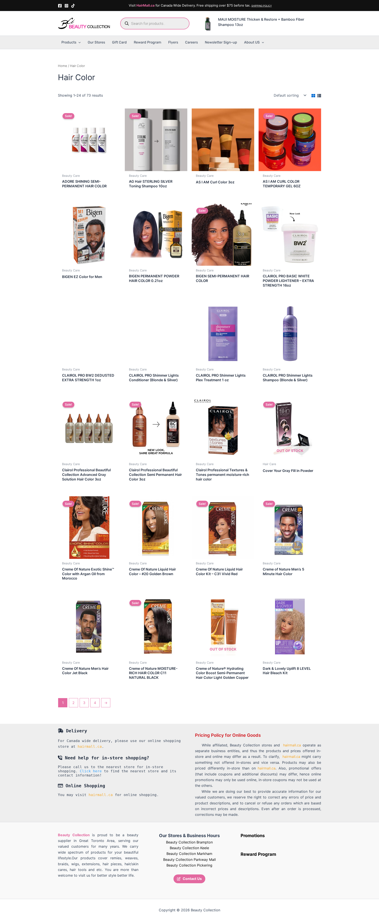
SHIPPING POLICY (261, 5)
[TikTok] (73, 6)
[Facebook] (60, 6)
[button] (78, 42)
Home (62, 66)
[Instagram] (66, 6)
